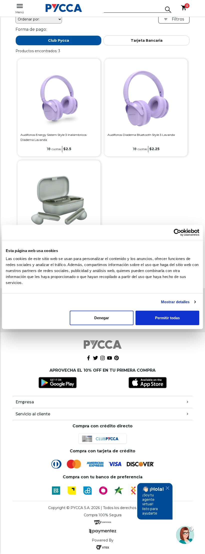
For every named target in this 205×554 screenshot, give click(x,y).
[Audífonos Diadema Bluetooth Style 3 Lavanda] (146, 98)
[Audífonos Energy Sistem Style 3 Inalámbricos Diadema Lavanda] (59, 98)
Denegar (101, 317)
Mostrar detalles (175, 302)
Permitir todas (167, 317)
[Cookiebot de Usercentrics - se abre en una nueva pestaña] (177, 232)
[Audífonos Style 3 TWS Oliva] (59, 200)
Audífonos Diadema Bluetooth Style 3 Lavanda (141, 135)
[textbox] (134, 10)
